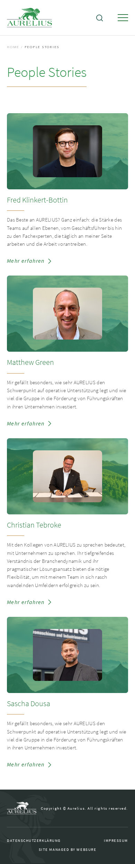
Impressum (116, 840)
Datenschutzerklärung (34, 840)
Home (13, 47)
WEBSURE (86, 849)
